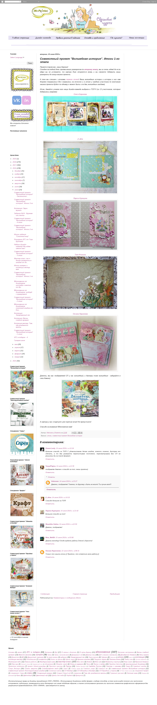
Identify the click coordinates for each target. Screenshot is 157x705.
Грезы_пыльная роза (61, 655)
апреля (17, 347)
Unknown (55, 481)
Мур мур (15, 664)
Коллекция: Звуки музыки (20, 209)
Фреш (18, 675)
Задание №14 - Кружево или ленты (23, 214)
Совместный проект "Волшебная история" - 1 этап (23, 332)
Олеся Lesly (50, 448)
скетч (65, 668)
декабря (18, 171)
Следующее (45, 594)
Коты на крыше (57, 659)
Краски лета (70, 659)
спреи (29, 673)
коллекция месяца (15, 659)
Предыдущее (115, 594)
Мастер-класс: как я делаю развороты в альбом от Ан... (22, 260)
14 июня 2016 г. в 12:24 (65, 448)
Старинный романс (44, 673)
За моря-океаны (52, 657)
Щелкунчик (79, 675)
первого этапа (72, 79)
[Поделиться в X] (77, 433)
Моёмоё (89, 662)
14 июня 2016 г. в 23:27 (68, 481)
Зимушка (112, 657)
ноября (17, 174)
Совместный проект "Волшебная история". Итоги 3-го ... (23, 202)
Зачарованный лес (78, 657)
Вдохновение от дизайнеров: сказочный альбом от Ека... (23, 307)
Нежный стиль (25, 664)
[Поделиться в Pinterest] (81, 433)
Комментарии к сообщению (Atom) (67, 598)
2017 (15, 165)
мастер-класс (64, 662)
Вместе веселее (25, 655)
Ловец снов (129, 659)
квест (131, 657)
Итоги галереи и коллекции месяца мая (22, 267)
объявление (49, 664)
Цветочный (27, 675)
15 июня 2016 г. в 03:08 (64, 537)
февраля (18, 354)
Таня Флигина (80, 255)
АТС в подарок (33, 652)
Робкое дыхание (81, 666)
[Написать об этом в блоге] (75, 433)
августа (18, 183)
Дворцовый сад (77, 655)
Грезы (50, 655)
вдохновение (103, 651)
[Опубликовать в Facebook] (79, 433)
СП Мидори (68, 671)
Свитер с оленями (113, 666)
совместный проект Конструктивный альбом (26, 671)
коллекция (140, 657)
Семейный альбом (139, 666)
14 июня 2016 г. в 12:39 (65, 466)
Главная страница (80, 594)
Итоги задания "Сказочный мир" (21, 235)
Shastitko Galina (52, 524)
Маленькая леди (14, 662)
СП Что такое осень (126, 670)
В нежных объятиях (69, 652)
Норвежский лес (37, 664)
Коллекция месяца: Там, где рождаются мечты (23, 325)
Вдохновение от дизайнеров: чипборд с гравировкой (23, 292)
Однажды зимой (61, 664)
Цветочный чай (42, 675)
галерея (39, 655)
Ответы (51, 477)
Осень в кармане (76, 664)
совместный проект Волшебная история (67, 436)
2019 (15, 159)
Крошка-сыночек (83, 659)
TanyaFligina (51, 466)
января (17, 357)
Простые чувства (56, 666)
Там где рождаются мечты (95, 673)
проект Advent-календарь (37, 666)
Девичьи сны (90, 655)
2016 (15, 168)
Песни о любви (99, 664)
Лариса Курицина (80, 198)
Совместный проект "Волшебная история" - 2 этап (23, 299)
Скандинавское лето (50, 668)
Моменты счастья (112, 662)
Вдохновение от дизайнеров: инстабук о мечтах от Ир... (22, 284)
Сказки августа (31, 668)
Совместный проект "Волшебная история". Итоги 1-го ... (23, 275)
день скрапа (144, 655)
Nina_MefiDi (50, 537)
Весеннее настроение (126, 652)
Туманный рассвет (117, 673)
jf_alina (80, 139)
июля (17, 187)
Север (128, 666)
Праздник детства (116, 664)
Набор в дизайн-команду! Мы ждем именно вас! (22, 246)
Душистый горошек (35, 657)
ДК (23, 657)
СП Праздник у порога (108, 671)
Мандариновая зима (47, 662)
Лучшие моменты (141, 659)
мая (16, 344)
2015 (15, 361)
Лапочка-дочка (114, 659)
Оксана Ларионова (80, 314)
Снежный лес (103, 668)
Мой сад (98, 662)
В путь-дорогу (85, 652)
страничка (77, 673)
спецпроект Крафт (142, 671)
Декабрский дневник (128, 655)
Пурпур (68, 666)
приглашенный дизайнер (135, 664)
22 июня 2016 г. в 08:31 (70, 551)
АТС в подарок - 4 (21, 337)
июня (17, 190)
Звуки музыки (93, 657)
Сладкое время (75, 668)
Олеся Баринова (80, 94)
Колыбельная (31, 659)
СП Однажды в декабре (86, 671)
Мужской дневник (142, 662)
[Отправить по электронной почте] (73, 433)
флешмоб (11, 675)
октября (18, 177)
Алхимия (11, 652)
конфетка (43, 659)
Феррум (144, 673)
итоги (49, 436)
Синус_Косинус (14, 668)
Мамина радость (31, 662)
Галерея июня (19, 340)
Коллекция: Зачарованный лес (22, 314)
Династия (15, 657)
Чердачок (69, 675)
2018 (15, 162)
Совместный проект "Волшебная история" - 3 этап (23, 253)
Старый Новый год (64, 673)
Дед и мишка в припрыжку (108, 655)
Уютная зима (132, 673)
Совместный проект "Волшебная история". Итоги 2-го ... (23, 228)
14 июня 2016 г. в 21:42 (69, 511)
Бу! (56, 652)
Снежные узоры (89, 668)
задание (63, 657)
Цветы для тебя (58, 675)
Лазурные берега (100, 659)
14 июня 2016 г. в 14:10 (61, 497)
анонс (20, 652)
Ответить (50, 459)
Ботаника (48, 652)
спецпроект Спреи (17, 673)
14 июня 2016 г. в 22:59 (68, 524)
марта (17, 351)
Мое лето (80, 662)
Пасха (88, 664)
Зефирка (104, 657)
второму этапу (91, 69)
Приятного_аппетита (16, 666)
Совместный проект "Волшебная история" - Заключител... (23, 194)
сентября (19, 180)
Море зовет (128, 662)
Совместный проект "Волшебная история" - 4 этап (23, 220)
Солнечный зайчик (55, 671)
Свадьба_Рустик (95, 666)
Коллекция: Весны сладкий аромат (21, 319)
